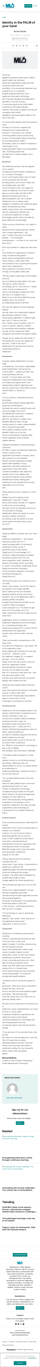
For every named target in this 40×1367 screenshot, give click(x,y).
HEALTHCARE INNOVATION (20, 1335)
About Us (5, 1341)
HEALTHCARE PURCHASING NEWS (20, 1332)
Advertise (11, 1341)
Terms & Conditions (8, 1345)
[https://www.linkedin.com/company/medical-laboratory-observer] (18, 1324)
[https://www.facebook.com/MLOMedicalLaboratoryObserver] (16, 1324)
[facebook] (13, 46)
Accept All (20, 1363)
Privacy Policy (32, 1341)
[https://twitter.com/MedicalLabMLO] (21, 1324)
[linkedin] (17, 46)
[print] (37, 46)
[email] (27, 46)
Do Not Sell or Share (21, 1341)
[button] (3, 5)
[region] (20, 1360)
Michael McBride (20, 31)
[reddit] (23, 46)
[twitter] (20, 46)
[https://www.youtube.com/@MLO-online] (23, 1324)
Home (4, 17)
